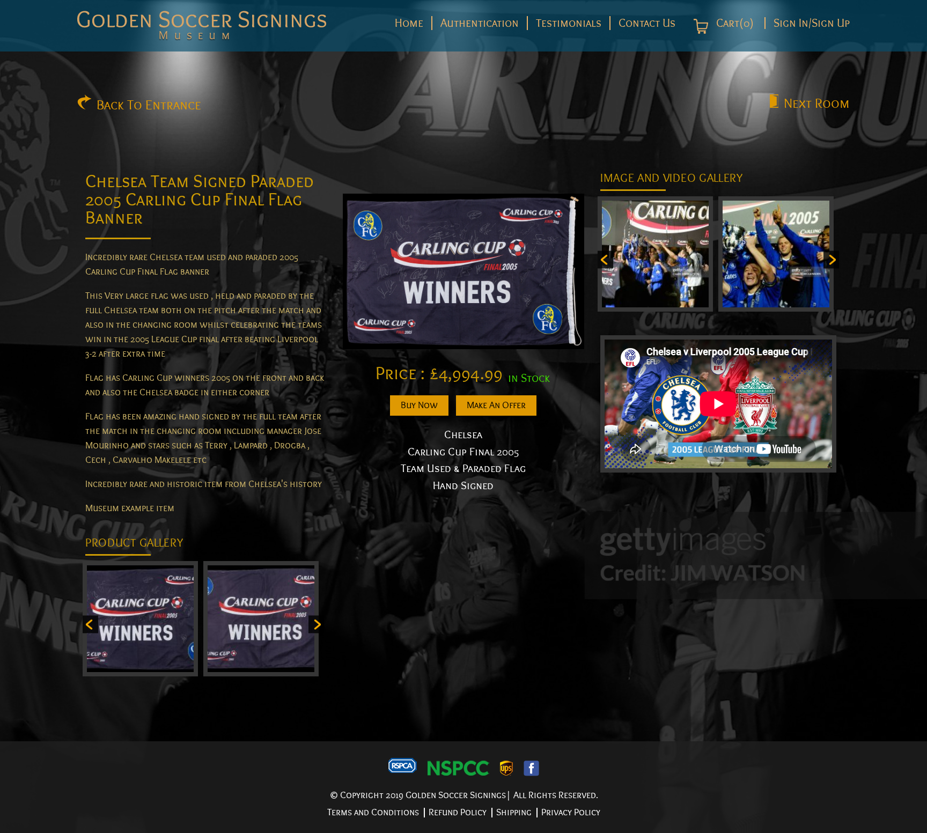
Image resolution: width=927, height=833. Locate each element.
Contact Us (647, 23)
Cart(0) (733, 23)
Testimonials (568, 23)
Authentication (479, 23)
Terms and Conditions (373, 812)
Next (817, 103)
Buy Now (419, 405)
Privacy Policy (570, 812)
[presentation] (90, 624)
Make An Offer (496, 405)
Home (409, 23)
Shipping (514, 812)
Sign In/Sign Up (812, 23)
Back (149, 105)
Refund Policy (458, 812)
